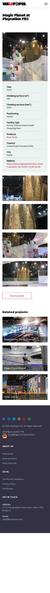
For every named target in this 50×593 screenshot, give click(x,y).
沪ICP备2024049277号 (13, 431)
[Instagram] (19, 419)
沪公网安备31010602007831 (21, 434)
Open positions (9, 458)
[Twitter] (14, 419)
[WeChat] (29, 419)
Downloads (7, 453)
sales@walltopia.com (12, 519)
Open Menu (46, 3)
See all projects (17, 295)
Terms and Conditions (13, 479)
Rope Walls (12, 137)
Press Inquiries (9, 463)
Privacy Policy (9, 483)
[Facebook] (3, 419)
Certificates (7, 488)
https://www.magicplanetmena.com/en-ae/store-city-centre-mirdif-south (25, 165)
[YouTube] (24, 419)
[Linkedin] (9, 419)
